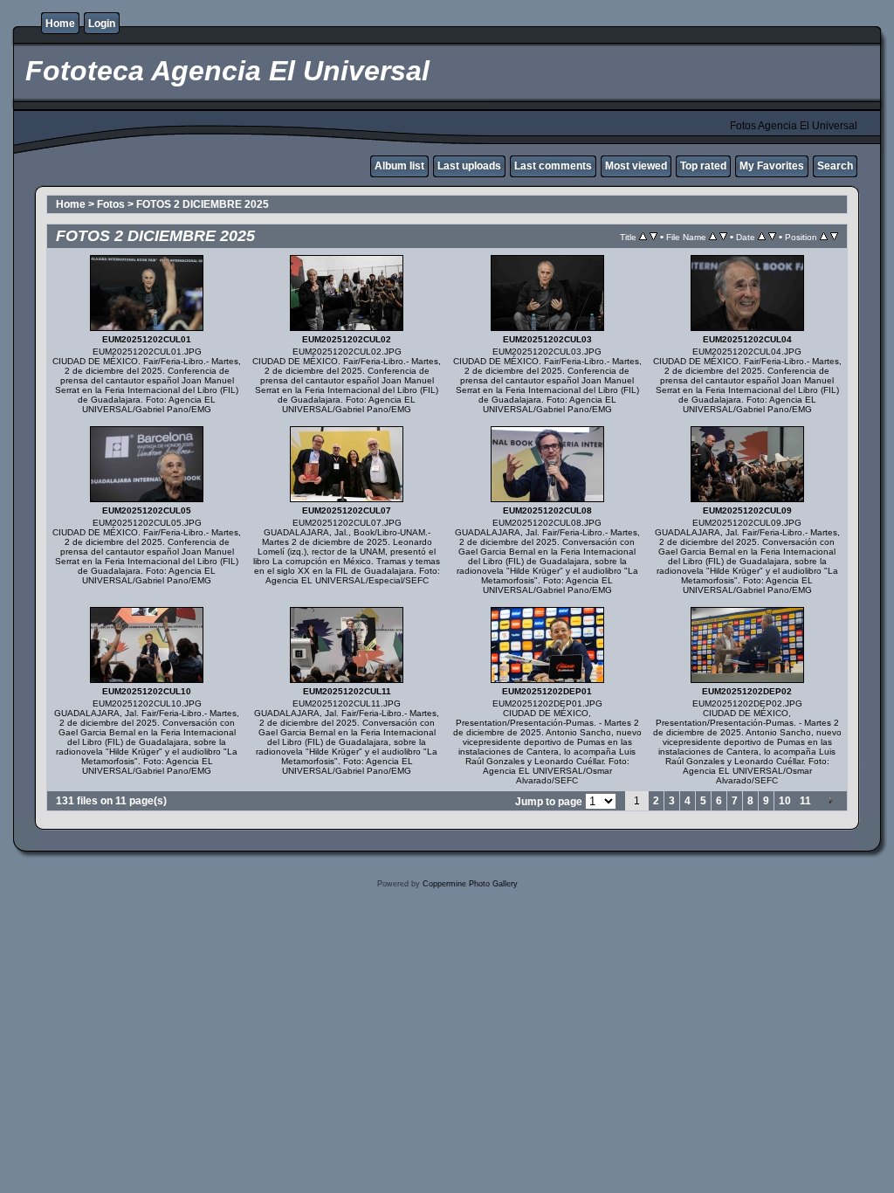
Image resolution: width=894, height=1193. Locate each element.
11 (805, 801)
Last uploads (469, 166)
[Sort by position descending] (834, 237)
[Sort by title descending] (653, 237)
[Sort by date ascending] (762, 237)
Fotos (111, 204)
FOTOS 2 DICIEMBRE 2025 (202, 204)
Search (835, 166)
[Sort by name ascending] (713, 237)
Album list (399, 166)
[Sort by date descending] (772, 237)
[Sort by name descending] (723, 237)
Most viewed (636, 166)
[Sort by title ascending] (643, 237)
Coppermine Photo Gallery (470, 883)
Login (101, 23)
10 (785, 801)
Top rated (703, 166)
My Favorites (771, 166)
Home (60, 23)
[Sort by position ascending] (824, 237)
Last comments (553, 166)
